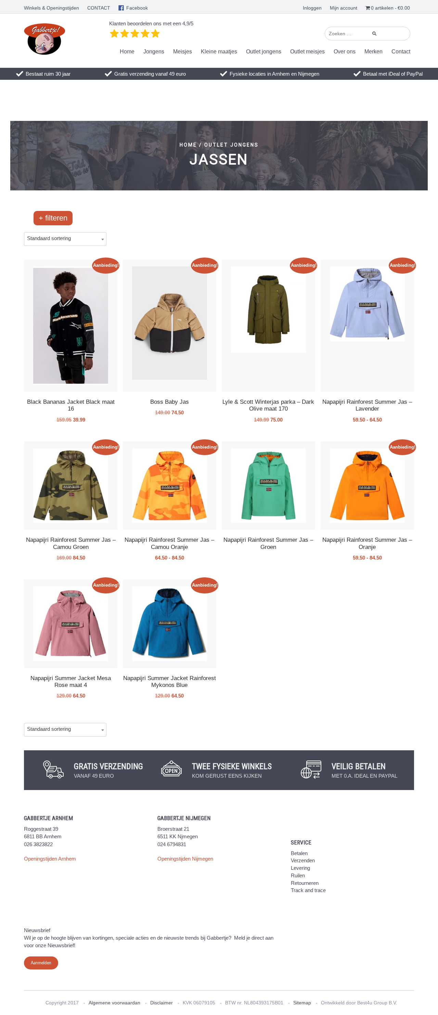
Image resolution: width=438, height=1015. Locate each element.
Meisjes (182, 51)
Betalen (299, 853)
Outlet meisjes (307, 51)
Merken (373, 51)
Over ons (345, 51)
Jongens (153, 51)
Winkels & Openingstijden (51, 8)
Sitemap (302, 1002)
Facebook (137, 8)
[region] (219, 155)
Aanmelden (41, 963)
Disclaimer (161, 1002)
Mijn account (343, 8)
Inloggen (312, 8)
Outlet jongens (263, 51)
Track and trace (308, 890)
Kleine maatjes (219, 51)
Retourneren (305, 883)
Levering (300, 868)
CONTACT (98, 8)
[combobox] (65, 239)
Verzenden (303, 860)
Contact (400, 51)
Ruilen (298, 875)
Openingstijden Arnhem (50, 859)
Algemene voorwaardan (114, 1002)
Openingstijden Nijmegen (185, 859)
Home (127, 51)
